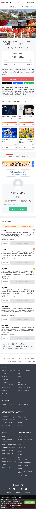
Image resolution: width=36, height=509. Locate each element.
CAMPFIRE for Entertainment (9, 447)
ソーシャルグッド (6, 393)
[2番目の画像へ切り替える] (10, 35)
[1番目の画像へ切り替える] (3, 35)
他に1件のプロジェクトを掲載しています (19, 201)
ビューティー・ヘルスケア (24, 387)
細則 (19, 457)
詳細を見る (5, 243)
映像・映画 (21, 382)
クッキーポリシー (22, 475)
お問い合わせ (21, 447)
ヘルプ (19, 444)
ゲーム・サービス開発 (7, 385)
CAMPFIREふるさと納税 (8, 453)
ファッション (5, 382)
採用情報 (18, 492)
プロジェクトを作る (7, 404)
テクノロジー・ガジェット (8, 371)
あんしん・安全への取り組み (25, 439)
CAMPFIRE (5, 436)
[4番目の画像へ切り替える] (25, 35)
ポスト (8, 83)
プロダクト (4, 373)
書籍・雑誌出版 (22, 385)
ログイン (23, 2)
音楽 (19, 373)
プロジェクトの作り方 (7, 422)
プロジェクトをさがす (12, 358)
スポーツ (20, 379)
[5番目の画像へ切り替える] (32, 35)
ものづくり (22, 361)
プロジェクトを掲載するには (9, 7)
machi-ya (4, 464)
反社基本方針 (21, 468)
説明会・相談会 (22, 417)
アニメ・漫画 (5, 379)
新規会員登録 (30, 2)
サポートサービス (22, 419)
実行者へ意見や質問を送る (18, 174)
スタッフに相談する (23, 404)
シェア (19, 83)
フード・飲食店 (6, 376)
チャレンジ (21, 376)
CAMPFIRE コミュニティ (8, 439)
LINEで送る (30, 83)
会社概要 (8, 492)
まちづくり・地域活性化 (24, 371)
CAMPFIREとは (22, 436)
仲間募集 (24, 156)
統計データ (21, 425)
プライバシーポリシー (23, 460)
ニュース (20, 442)
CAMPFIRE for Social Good (9, 444)
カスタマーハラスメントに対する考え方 (26, 471)
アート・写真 (24, 48)
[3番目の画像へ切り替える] (18, 35)
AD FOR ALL (5, 456)
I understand (29, 502)
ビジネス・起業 (6, 387)
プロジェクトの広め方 (7, 425)
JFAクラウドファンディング (9, 461)
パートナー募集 (27, 492)
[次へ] (33, 21)
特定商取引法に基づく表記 (11, 204)
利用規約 (20, 454)
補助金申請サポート (7, 467)
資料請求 (4, 407)
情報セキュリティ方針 (23, 465)
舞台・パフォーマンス (23, 390)
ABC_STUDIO (14, 48)
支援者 (16, 156)
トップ (3, 358)
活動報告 (9, 156)
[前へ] (2, 21)
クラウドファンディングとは (9, 419)
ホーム (3, 156)
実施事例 (20, 422)
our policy (11, 507)
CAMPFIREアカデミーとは (8, 417)
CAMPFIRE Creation (7, 442)
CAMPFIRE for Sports (7, 450)
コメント (32, 156)
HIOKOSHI (4, 458)
